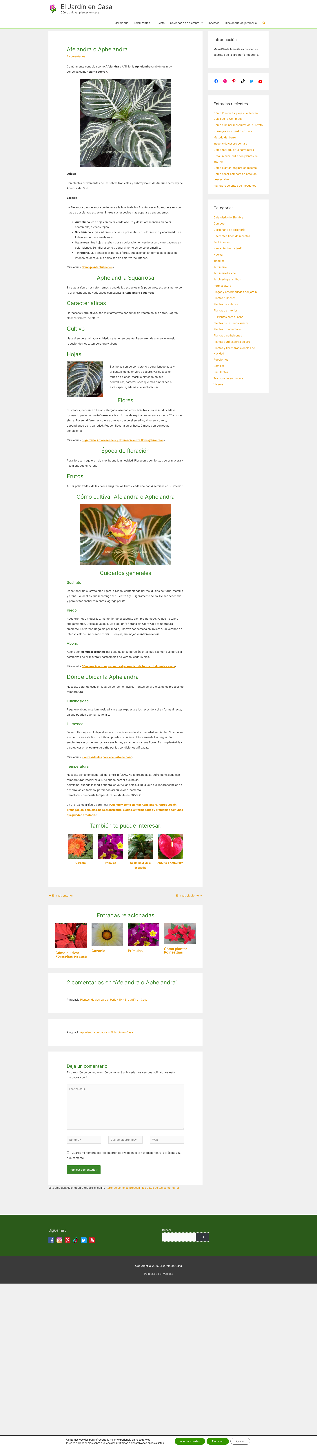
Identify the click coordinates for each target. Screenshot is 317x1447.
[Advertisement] (110, 1339)
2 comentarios (76, 56)
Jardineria (220, 267)
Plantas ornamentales (228, 329)
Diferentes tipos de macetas (232, 236)
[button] (264, 23)
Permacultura (222, 285)
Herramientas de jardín (228, 248)
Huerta (160, 23)
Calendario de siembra (184, 23)
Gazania (98, 951)
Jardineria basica (225, 273)
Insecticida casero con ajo (230, 143)
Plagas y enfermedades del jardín (235, 292)
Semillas (219, 366)
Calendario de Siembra (228, 217)
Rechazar (217, 1441)
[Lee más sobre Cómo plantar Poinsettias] (180, 933)
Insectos (213, 23)
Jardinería (121, 23)
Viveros (218, 384)
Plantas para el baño (230, 317)
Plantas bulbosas (225, 298)
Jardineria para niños (227, 279)
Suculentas (221, 372)
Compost (219, 223)
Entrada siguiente (189, 895)
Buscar (166, 1230)
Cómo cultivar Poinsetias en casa (71, 954)
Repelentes (221, 359)
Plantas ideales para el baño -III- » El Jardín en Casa (113, 999)
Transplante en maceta (228, 378)
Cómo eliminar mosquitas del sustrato (238, 125)
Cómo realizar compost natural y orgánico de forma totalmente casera (128, 666)
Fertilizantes (142, 23)
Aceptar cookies (190, 1441)
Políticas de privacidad (158, 1273)
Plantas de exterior (226, 304)
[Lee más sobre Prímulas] (144, 934)
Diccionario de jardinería (241, 23)
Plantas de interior (225, 310)
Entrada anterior (61, 895)
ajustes (159, 1442)
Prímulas (135, 951)
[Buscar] (202, 1237)
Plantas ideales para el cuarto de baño (107, 757)
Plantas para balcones (228, 335)
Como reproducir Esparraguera (234, 150)
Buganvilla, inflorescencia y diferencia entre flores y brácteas (122, 440)
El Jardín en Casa (86, 6)
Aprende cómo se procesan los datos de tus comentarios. (143, 1187)
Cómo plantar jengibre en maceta (235, 168)
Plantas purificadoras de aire (232, 341)
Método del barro (225, 137)
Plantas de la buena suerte (231, 323)
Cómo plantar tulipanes (97, 267)
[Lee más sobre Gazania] (107, 934)
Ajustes (240, 1441)
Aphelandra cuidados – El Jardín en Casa (106, 1032)
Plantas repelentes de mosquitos (235, 185)
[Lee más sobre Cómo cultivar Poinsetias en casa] (71, 935)
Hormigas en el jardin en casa (233, 131)
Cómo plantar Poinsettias (175, 950)
